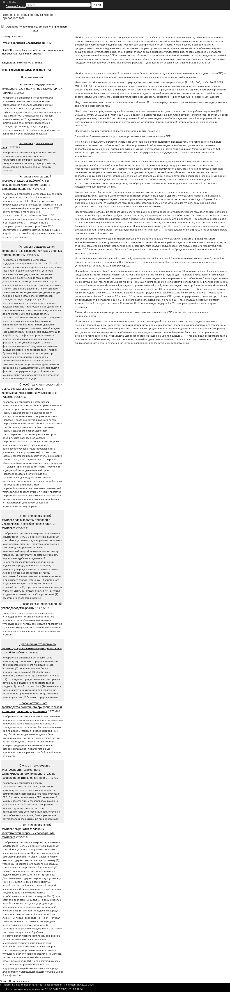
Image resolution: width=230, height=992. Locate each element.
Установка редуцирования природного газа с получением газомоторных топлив (31, 88)
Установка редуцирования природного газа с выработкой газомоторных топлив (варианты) (31, 250)
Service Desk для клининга (15, 981)
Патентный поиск (16, 6)
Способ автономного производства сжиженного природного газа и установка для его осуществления (31, 707)
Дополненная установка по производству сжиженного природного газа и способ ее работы (31, 648)
